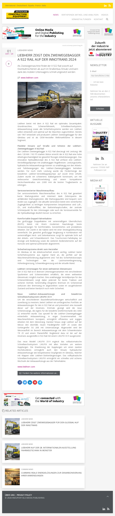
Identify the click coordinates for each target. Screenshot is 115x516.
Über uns (10, 495)
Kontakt (98, 19)
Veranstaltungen (81, 19)
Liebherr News (25, 50)
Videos (104, 14)
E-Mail (93, 71)
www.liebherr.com (29, 77)
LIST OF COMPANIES (14, 500)
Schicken (100, 108)
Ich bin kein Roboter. (97, 83)
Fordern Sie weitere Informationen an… (39, 373)
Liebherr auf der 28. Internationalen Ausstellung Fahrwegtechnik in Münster (48, 449)
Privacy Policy (24, 495)
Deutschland (22, 5)
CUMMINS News (27, 469)
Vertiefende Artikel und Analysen (79, 14)
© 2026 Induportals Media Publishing (24, 497)
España (31, 5)
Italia (44, 5)
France (38, 5)
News (56, 14)
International (10, 5)
